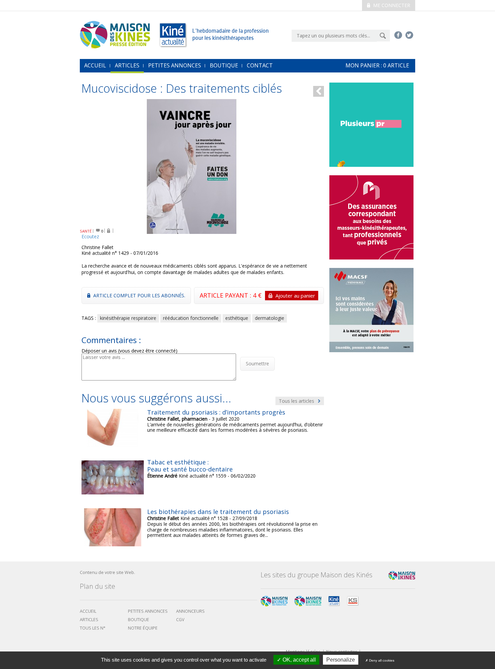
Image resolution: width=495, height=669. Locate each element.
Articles (127, 65)
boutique (138, 619)
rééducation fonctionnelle (191, 318)
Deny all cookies (381, 660)
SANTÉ (86, 231)
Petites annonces (174, 65)
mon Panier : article (377, 65)
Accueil (88, 611)
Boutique (224, 65)
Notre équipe (143, 628)
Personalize (340, 660)
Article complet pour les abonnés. (138, 295)
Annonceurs (190, 611)
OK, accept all (298, 660)
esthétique (236, 318)
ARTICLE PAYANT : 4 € (257, 295)
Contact (260, 65)
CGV (180, 619)
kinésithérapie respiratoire (128, 318)
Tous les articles (297, 401)
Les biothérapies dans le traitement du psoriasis (218, 512)
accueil (95, 65)
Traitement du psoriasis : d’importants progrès (216, 412)
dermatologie (269, 318)
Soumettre (257, 363)
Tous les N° (92, 628)
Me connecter (391, 5)
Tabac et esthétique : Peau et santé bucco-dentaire (190, 466)
